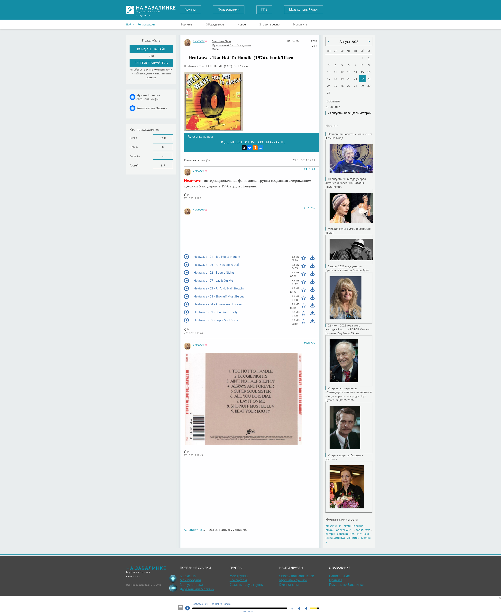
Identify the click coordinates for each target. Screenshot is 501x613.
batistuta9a (362, 530)
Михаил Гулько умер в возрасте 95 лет (348, 230)
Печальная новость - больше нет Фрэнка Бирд (348, 136)
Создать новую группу (246, 584)
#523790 (309, 342)
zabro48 (342, 534)
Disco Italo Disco (221, 41)
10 (328, 72)
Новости (331, 126)
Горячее (186, 23)
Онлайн (135, 156)
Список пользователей (296, 576)
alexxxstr (199, 41)
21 (355, 79)
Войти (130, 24)
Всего (133, 138)
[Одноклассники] (255, 147)
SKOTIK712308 (359, 534)
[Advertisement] (301, 492)
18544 (162, 138)
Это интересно (269, 23)
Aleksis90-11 (333, 526)
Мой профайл (190, 580)
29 (362, 86)
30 (368, 86)
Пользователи (229, 9)
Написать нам (339, 576)
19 (342, 79)
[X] (244, 147)
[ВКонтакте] (249, 147)
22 (362, 79)
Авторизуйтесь (194, 530)
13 (348, 72)
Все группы (238, 580)
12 (342, 72)
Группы (190, 9)
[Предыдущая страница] (173, 588)
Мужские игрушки (293, 580)
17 (328, 79)
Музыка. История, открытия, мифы (148, 97)
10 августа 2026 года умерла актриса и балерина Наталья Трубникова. (345, 183)
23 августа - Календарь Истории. (350, 113)
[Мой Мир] (260, 147)
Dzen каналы (289, 584)
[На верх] (173, 578)
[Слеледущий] (328, 41)
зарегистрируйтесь (151, 63)
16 (368, 72)
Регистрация (146, 24)
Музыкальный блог (303, 9)
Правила (335, 580)
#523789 (309, 208)
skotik (347, 526)
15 (362, 72)
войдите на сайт (151, 49)
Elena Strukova (335, 538)
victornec (353, 538)
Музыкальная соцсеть (156, 10)
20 (348, 79)
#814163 (309, 168)
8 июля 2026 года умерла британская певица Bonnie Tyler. (347, 268)
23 (368, 79)
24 (328, 86)
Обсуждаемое (215, 23)
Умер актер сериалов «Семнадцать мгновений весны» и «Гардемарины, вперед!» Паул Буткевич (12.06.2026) (348, 394)
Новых (134, 147)
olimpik (330, 534)
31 (328, 92)
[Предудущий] (369, 41)
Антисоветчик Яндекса (151, 108)
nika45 (329, 530)
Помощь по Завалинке (346, 584)
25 (335, 86)
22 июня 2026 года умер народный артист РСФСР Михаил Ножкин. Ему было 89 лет (347, 329)
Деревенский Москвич (197, 589)
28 (355, 86)
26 (342, 86)
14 (355, 72)
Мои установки (191, 584)
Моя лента (300, 23)
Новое (242, 23)
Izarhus (358, 526)
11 (335, 72)
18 (335, 79)
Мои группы (239, 576)
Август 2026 (349, 41)
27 (348, 86)
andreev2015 (344, 530)
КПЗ (264, 9)
